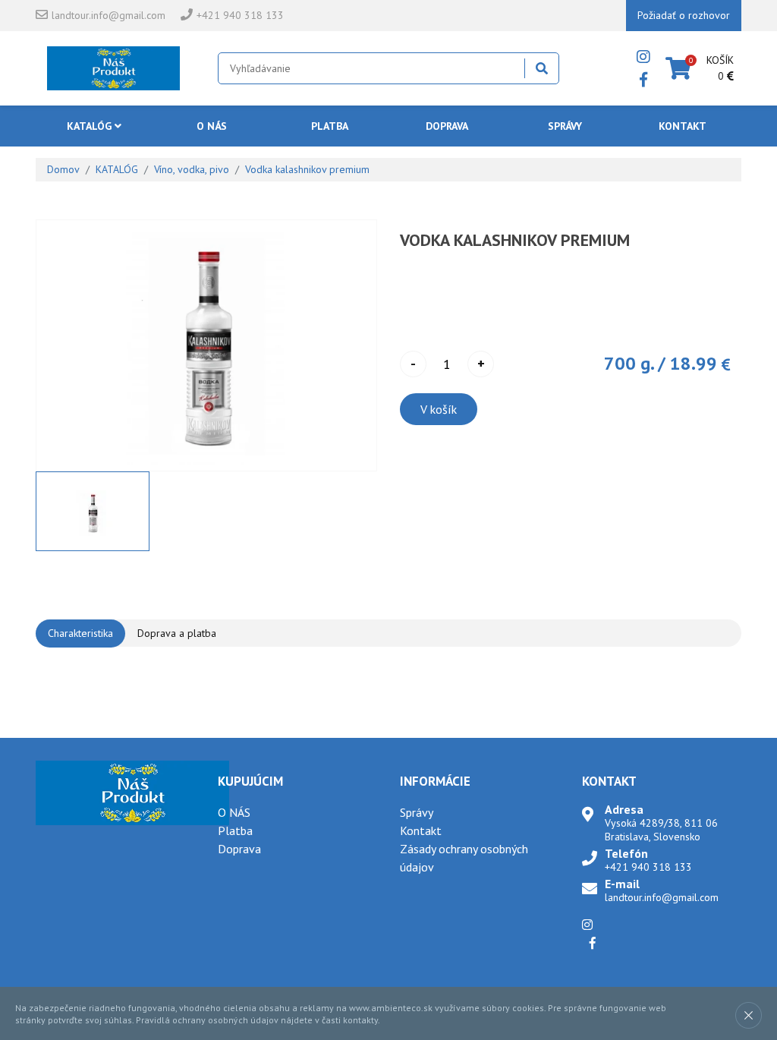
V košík (438, 409)
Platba (329, 126)
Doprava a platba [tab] (176, 633)
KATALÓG (91, 126)
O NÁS (212, 126)
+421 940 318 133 (240, 15)
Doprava (447, 126)
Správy (565, 126)
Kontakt (682, 126)
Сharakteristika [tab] (80, 633)
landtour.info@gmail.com (108, 15)
